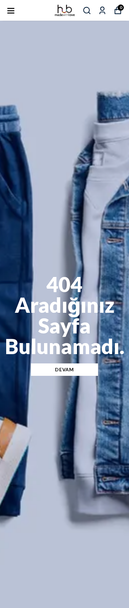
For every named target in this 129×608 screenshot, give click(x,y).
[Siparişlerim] (102, 10)
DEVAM (64, 369)
